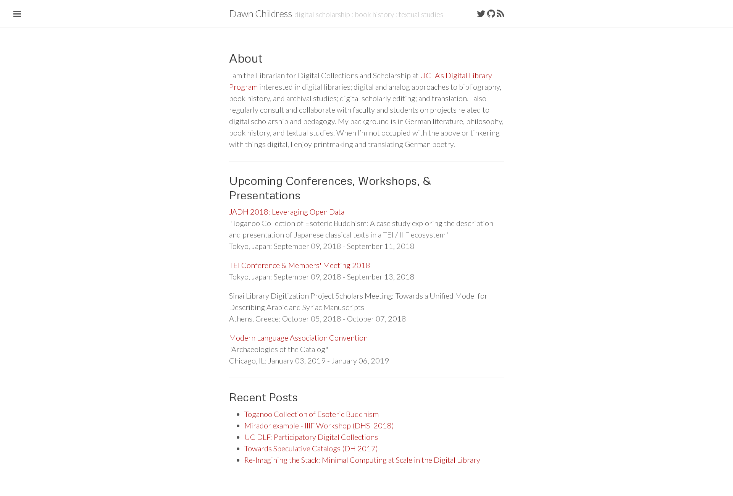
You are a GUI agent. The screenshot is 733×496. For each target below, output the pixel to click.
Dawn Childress (260, 13)
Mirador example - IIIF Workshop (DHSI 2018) (319, 425)
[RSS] (500, 13)
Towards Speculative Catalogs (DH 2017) (311, 448)
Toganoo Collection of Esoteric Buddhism (311, 413)
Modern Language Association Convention (298, 337)
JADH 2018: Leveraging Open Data (286, 211)
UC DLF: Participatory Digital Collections (311, 436)
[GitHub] (491, 13)
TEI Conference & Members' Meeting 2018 (299, 265)
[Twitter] (481, 13)
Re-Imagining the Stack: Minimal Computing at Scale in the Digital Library (362, 459)
